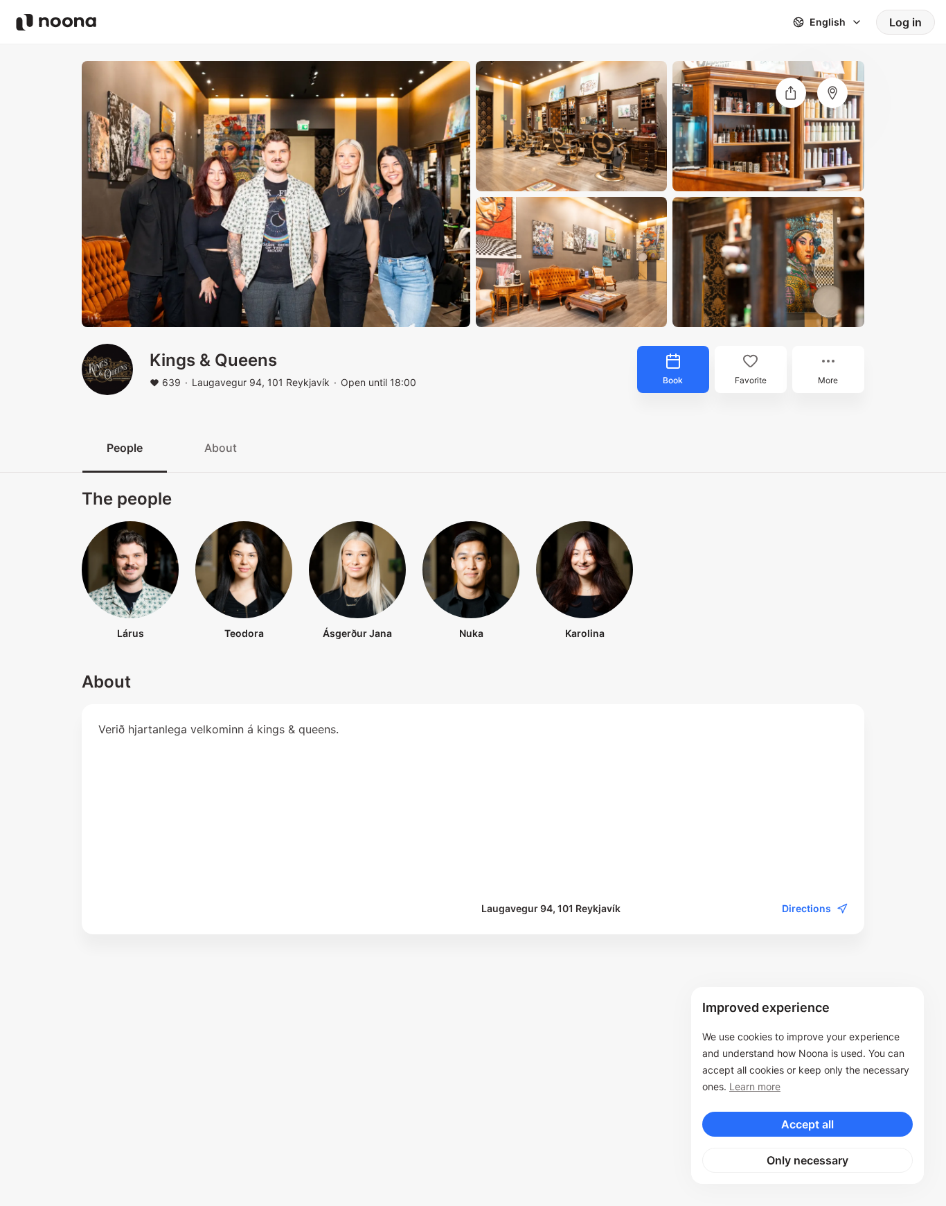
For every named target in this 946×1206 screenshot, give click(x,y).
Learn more (754, 1086)
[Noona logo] (56, 22)
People (125, 448)
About (220, 448)
